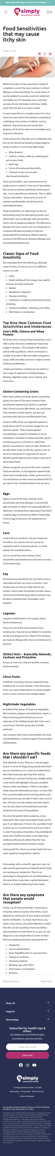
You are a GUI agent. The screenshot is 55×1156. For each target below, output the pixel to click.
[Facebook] (45, 54)
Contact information (27, 1096)
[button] (6, 12)
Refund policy (14, 1091)
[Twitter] (50, 54)
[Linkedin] (40, 54)
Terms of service (38, 1091)
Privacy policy (26, 1091)
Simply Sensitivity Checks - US (26, 1087)
